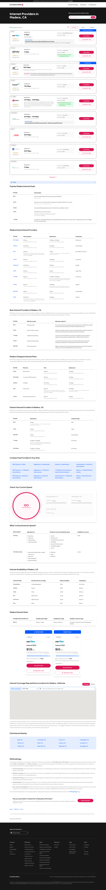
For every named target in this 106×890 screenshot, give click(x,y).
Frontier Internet (29, 856)
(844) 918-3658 (87, 104)
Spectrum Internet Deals (45, 847)
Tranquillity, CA (84, 746)
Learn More (70, 1)
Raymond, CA (63, 746)
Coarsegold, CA (84, 740)
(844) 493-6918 (87, 72)
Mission (11, 847)
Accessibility (72, 849)
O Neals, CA (20, 746)
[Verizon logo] (15, 135)
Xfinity (14, 270)
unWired (15, 245)
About (11, 844)
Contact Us (12, 854)
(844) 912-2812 (87, 88)
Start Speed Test (26, 505)
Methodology (73, 791)
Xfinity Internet (28, 860)
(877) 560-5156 (87, 137)
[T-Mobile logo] (15, 100)
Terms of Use (72, 847)
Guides (56, 847)
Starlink (15, 284)
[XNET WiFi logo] (15, 167)
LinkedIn (86, 847)
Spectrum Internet (29, 847)
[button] (73, 5)
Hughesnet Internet (29, 863)
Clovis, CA (62, 740)
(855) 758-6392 (87, 169)
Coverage (86, 684)
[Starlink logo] (15, 68)
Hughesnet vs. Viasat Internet (42, 464)
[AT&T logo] (15, 35)
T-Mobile (15, 276)
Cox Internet (28, 854)
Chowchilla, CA (41, 740)
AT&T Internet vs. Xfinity (18, 464)
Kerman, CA (62, 743)
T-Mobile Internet (29, 849)
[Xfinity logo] (15, 52)
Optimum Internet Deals (45, 868)
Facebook (86, 844)
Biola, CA (19, 740)
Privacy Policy (72, 844)
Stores (93, 684)
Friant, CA (40, 743)
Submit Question (85, 800)
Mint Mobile (16, 240)
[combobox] (68, 688)
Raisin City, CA (41, 746)
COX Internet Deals (44, 855)
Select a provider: (16, 688)
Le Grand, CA (83, 743)
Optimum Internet (29, 865)
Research (56, 844)
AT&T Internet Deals (44, 844)
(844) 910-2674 (87, 56)
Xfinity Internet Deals (44, 862)
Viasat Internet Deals (44, 860)
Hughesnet (15, 265)
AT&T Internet (28, 844)
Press (11, 851)
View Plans (86, 36)
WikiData (86, 854)
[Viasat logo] (16, 84)
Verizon (15, 259)
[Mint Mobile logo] (15, 119)
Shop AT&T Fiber (38, 665)
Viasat (14, 297)
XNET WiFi (15, 291)
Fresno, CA (20, 743)
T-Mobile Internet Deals (45, 849)
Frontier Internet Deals (44, 857)
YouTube (86, 851)
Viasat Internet (28, 858)
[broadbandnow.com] (16, 5)
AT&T (14, 251)
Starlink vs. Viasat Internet (62, 464)
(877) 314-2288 (87, 153)
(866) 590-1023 (87, 39)
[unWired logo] (15, 149)
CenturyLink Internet (30, 851)
